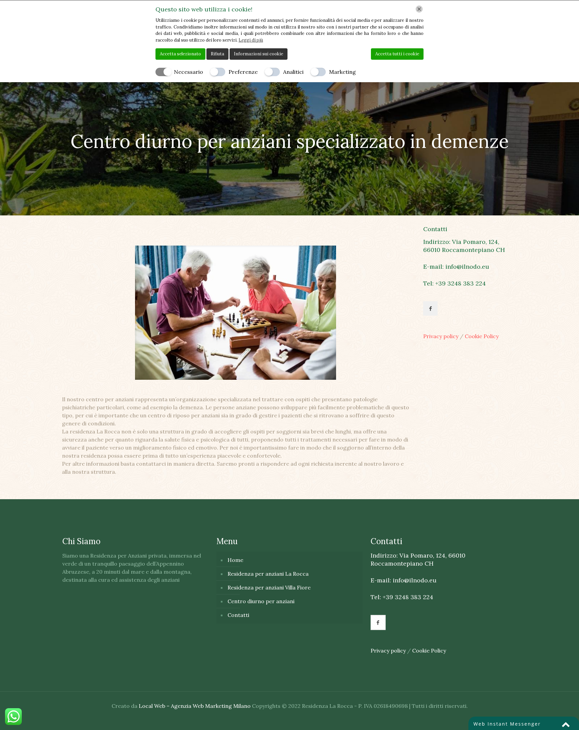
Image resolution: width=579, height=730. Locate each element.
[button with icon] (430, 308)
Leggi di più (251, 40)
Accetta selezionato (180, 54)
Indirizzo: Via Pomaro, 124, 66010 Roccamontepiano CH (464, 246)
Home (235, 560)
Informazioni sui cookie (258, 54)
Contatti (238, 615)
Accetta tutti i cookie (397, 54)
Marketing (342, 71)
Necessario (188, 71)
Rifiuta (217, 54)
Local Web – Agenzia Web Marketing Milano (195, 705)
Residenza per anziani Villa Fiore (269, 587)
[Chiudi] (419, 9)
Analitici (293, 71)
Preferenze (243, 71)
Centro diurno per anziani (261, 601)
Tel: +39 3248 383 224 (454, 283)
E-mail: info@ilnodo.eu (456, 266)
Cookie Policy (482, 336)
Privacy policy (441, 336)
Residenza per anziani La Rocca (268, 573)
